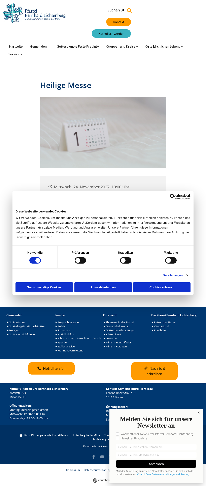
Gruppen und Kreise (121, 46)
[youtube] (102, 457)
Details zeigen (173, 275)
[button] (118, 22)
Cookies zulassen (161, 287)
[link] (39, 46)
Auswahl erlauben (103, 287)
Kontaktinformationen (95, 446)
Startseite (15, 46)
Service (14, 54)
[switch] (80, 260)
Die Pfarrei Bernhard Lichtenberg (174, 315)
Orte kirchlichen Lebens (163, 46)
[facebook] (94, 457)
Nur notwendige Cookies (44, 287)
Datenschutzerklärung (97, 470)
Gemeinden (38, 46)
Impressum (73, 470)
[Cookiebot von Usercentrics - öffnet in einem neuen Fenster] (173, 197)
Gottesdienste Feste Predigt (77, 46)
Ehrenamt (110, 315)
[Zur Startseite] (34, 13)
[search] (129, 10)
